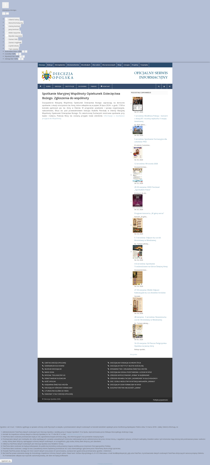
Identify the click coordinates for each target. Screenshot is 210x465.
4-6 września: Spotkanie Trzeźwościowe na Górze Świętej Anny (151, 265)
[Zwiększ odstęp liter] (22, 59)
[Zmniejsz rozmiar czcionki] (17, 54)
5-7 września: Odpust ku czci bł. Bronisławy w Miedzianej (147, 239)
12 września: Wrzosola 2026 (146, 163)
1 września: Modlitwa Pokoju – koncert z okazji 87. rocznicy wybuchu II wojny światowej (151, 119)
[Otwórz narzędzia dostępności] (5, 5)
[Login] (164, 86)
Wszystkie (133, 354)
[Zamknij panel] (7, 13)
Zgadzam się (5, 461)
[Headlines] (57, 75)
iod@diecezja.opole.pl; (74, 434)
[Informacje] (41, 86)
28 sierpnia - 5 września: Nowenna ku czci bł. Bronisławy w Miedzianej (150, 318)
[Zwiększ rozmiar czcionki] (20, 54)
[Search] (159, 86)
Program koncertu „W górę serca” (149, 213)
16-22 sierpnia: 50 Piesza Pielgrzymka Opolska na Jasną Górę (150, 344)
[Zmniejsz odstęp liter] (19, 59)
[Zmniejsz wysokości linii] (20, 56)
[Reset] (3, 13)
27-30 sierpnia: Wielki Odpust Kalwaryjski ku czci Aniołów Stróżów (150, 291)
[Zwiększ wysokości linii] (23, 56)
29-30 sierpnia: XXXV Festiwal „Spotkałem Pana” (146, 188)
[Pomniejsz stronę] (23, 51)
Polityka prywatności (160, 400)
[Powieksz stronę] (26, 51)
